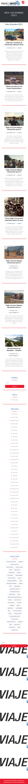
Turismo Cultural (17, 613)
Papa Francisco (17, 599)
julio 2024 (15, 427)
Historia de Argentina (12, 580)
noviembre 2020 (15, 537)
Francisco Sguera (14, 750)
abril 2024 (15, 436)
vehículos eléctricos (11, 621)
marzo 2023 (15, 479)
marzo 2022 (15, 518)
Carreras (14, 741)
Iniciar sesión (15, 399)
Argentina (21, 561)
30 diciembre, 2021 (11, 47)
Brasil (10, 569)
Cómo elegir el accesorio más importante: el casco (14, 219)
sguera (18, 605)
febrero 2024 (15, 443)
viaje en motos (12, 627)
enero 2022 (15, 524)
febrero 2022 (15, 521)
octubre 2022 (15, 495)
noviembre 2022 (15, 492)
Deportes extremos (14, 745)
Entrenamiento (14, 747)
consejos (19, 572)
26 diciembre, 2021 (11, 132)
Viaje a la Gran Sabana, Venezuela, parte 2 (14, 262)
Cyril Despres (10, 575)
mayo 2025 (15, 414)
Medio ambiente (14, 759)
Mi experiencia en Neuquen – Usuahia (14, 349)
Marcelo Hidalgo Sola (13, 267)
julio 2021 (15, 531)
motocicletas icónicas (14, 591)
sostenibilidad (19, 608)
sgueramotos (10, 608)
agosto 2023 (15, 462)
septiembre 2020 (15, 544)
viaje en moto (17, 624)
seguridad (12, 605)
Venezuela (20, 621)
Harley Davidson (11, 578)
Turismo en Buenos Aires (14, 616)
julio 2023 (15, 466)
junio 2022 (15, 508)
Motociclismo (12, 594)
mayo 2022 (15, 511)
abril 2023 (15, 475)
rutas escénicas (11, 602)
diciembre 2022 (15, 488)
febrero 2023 (15, 482)
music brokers (14, 768)
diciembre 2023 (15, 449)
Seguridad (14, 772)
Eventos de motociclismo (14, 748)
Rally (14, 770)
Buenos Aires (17, 569)
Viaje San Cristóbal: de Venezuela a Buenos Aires (14, 44)
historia (19, 578)
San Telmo (19, 602)
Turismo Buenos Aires (14, 774)
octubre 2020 (15, 540)
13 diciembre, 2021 (11, 223)
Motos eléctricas (14, 767)
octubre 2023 (15, 456)
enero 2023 (15, 485)
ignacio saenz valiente (14, 756)
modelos (21, 583)
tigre (9, 610)
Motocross (14, 765)
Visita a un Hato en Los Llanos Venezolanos (14, 87)
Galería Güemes (18, 575)
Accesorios (14, 739)
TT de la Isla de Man (17, 610)
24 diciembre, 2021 (11, 175)
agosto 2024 (15, 423)
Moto (10, 586)
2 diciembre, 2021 (14, 353)
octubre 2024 (15, 417)
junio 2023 (15, 469)
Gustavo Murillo (14, 752)
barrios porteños (19, 567)
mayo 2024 (15, 433)
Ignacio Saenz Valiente (12, 583)
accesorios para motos (11, 561)
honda (20, 580)
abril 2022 (15, 514)
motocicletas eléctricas (15, 588)
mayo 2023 (15, 472)
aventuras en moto (15, 564)
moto (14, 763)
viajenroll (20, 47)
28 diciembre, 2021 (11, 91)
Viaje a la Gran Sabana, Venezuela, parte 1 (14, 306)
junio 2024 (15, 430)
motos (18, 594)
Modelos (14, 761)
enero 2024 (15, 446)
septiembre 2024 (15, 420)
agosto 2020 (15, 547)
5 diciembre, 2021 (14, 310)
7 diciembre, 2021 (14, 266)
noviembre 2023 (15, 453)
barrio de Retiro (9, 567)
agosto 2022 (15, 501)
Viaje (10, 624)
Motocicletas (17, 586)
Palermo (10, 599)
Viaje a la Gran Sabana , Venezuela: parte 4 (14, 128)
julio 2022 (15, 505)
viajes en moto (15, 629)
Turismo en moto (14, 619)
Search (15, 386)
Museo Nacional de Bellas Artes (15, 597)
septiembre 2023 (15, 459)
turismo (10, 613)
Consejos (14, 743)
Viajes (19, 627)
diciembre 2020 (15, 534)
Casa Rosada (11, 572)
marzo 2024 (15, 440)
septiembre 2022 (15, 498)
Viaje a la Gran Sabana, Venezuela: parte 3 (14, 171)
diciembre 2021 (15, 527)
